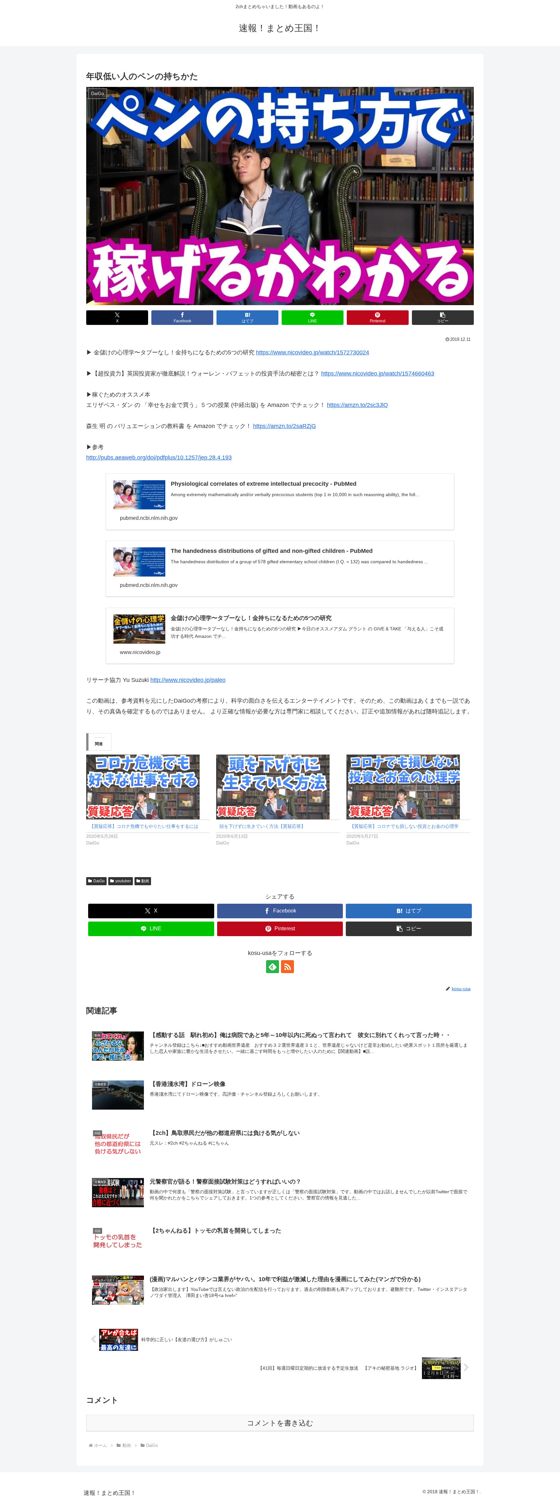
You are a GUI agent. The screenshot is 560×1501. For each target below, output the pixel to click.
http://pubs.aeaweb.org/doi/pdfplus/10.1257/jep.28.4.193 (159, 457)
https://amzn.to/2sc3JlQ (357, 405)
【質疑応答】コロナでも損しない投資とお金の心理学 (404, 826)
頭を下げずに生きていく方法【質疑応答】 (262, 826)
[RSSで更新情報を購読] (287, 966)
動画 (145, 881)
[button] (443, 317)
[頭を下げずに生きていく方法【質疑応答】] (278, 787)
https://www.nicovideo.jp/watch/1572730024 (312, 352)
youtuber (123, 881)
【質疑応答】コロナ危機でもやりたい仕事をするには (143, 826)
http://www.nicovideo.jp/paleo (188, 680)
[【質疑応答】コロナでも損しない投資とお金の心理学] (408, 787)
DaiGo (99, 881)
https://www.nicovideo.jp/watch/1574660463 (377, 373)
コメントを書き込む (280, 1423)
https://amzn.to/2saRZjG (284, 426)
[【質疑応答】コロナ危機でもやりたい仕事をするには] (148, 787)
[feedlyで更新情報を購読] (272, 966)
